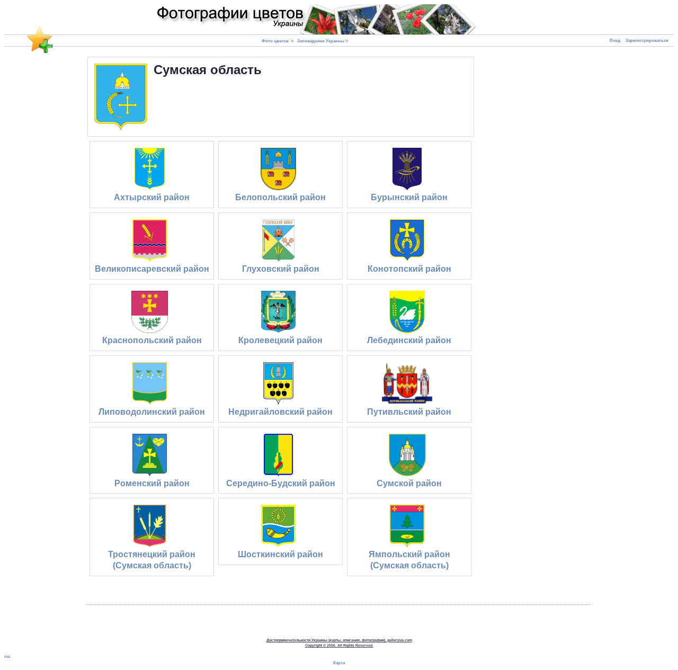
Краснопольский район (152, 340)
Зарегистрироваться (647, 40)
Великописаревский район (152, 268)
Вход (615, 40)
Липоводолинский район (152, 411)
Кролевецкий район (280, 340)
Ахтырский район (152, 197)
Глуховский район (280, 268)
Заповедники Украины (320, 40)
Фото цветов (275, 40)
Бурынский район (409, 197)
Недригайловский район (280, 411)
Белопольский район (280, 197)
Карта (339, 662)
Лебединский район (409, 340)
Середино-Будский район (280, 483)
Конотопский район (409, 268)
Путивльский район (409, 411)
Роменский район (152, 483)
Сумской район (409, 483)
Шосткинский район (280, 554)
